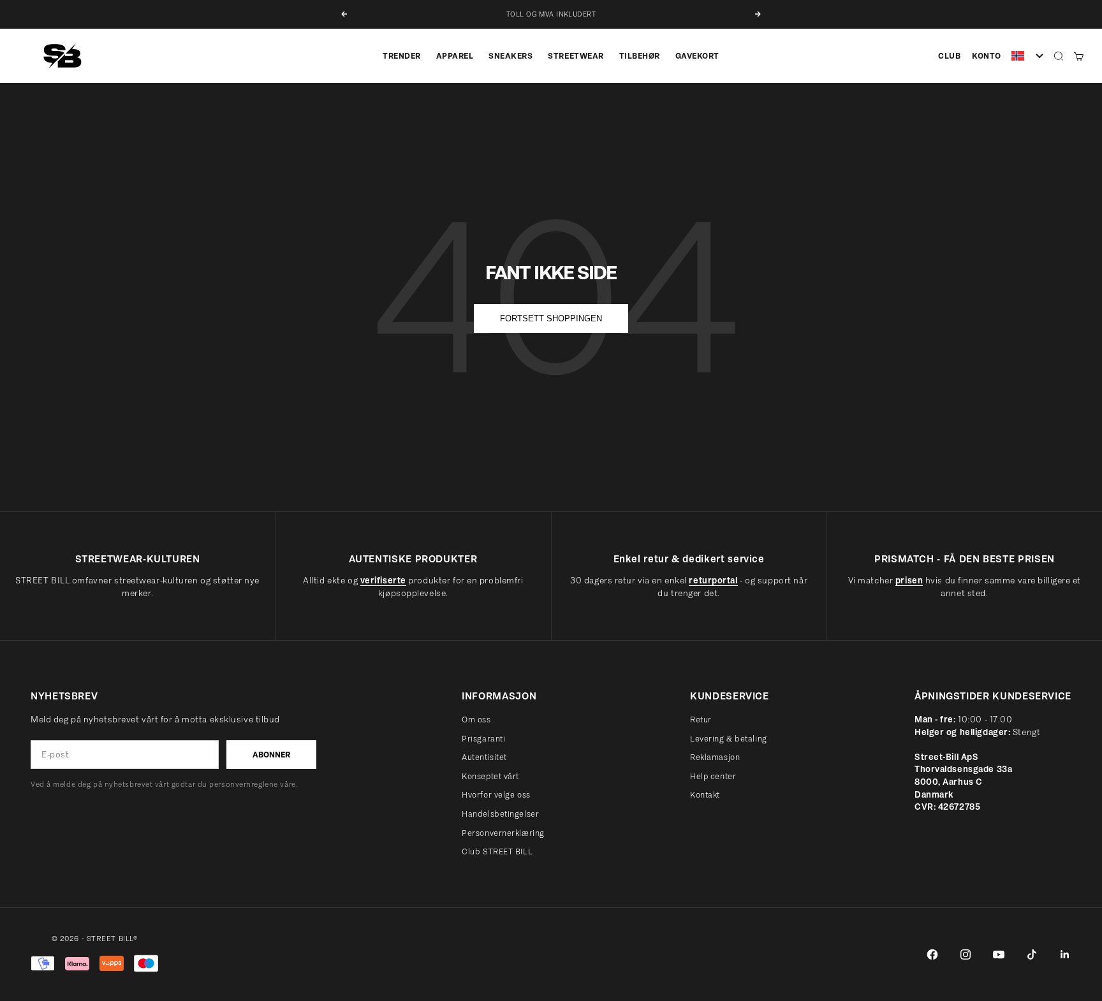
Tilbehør (639, 56)
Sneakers (511, 56)
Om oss (476, 719)
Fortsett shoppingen (551, 318)
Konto (986, 56)
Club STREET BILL (497, 851)
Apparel (455, 56)
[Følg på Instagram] (965, 954)
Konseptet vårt (490, 776)
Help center (713, 776)
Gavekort (697, 56)
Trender (402, 56)
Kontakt (705, 795)
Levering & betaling (728, 738)
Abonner (271, 754)
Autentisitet (484, 757)
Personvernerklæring (503, 833)
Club (949, 56)
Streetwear (575, 56)
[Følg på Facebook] (932, 954)
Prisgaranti (483, 738)
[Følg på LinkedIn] (1065, 954)
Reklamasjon (715, 757)
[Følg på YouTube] (998, 954)
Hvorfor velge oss (496, 795)
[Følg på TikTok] (1031, 954)
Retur (701, 719)
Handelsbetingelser (500, 814)
